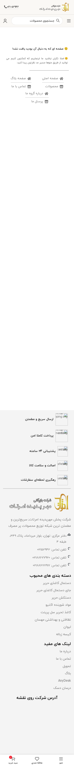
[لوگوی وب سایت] (54, 7)
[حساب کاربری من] (5, 21)
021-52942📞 (11, 7)
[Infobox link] (37, 419)
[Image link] (40, 502)
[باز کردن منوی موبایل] (69, 21)
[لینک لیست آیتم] (37, 583)
